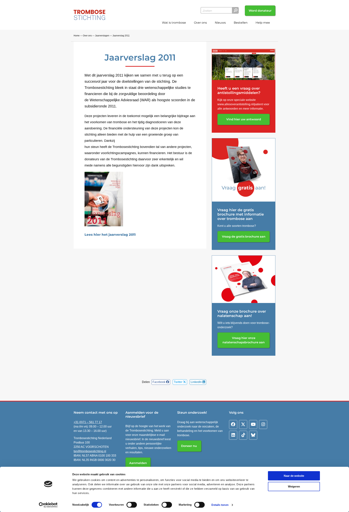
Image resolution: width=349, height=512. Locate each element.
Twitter (178, 382)
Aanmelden (138, 463)
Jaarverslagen (102, 35)
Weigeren (294, 486)
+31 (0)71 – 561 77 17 (88, 422)
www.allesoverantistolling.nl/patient (240, 104)
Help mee (263, 22)
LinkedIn (196, 382)
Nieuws (220, 22)
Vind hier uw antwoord (243, 119)
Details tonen (219, 504)
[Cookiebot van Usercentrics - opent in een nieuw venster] (48, 505)
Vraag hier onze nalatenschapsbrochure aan (243, 340)
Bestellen (241, 22)
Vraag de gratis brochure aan (243, 236)
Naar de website (294, 475)
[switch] (132, 505)
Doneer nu (189, 446)
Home (77, 35)
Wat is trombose (174, 22)
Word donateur (260, 10)
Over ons (200, 22)
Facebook (159, 382)
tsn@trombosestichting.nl (90, 451)
